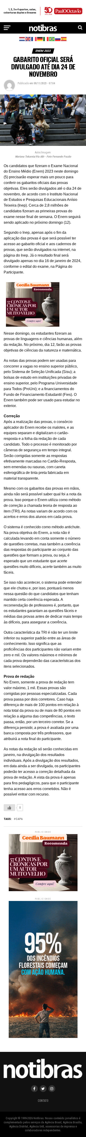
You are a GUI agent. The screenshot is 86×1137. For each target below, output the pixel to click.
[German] (40, 39)
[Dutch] (22, 39)
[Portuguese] (52, 39)
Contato (43, 1100)
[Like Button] (9, 807)
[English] (28, 39)
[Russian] (58, 39)
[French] (34, 39)
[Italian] (46, 39)
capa (19, 819)
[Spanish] (64, 39)
